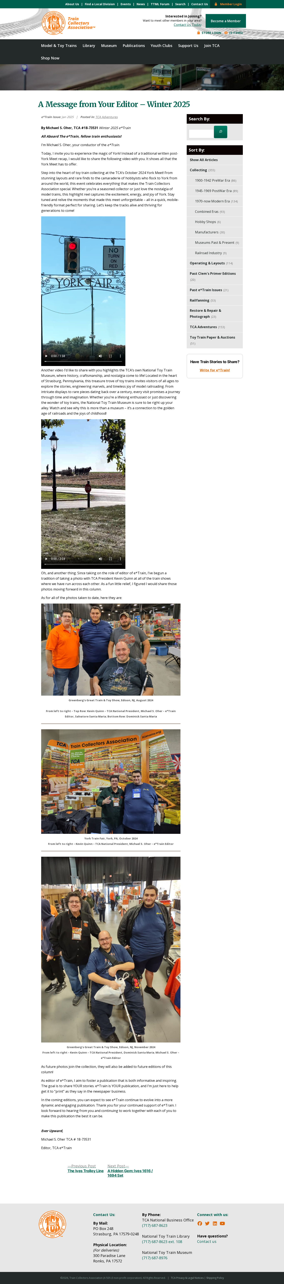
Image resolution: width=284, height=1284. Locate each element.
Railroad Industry (211, 253)
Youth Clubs (161, 45)
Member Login (230, 4)
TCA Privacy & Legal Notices (187, 1278)
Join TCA (212, 45)
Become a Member (226, 21)
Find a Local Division (100, 4)
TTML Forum (160, 4)
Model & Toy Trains (59, 45)
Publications (134, 45)
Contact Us (199, 4)
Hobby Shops (208, 221)
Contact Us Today (187, 24)
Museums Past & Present (217, 242)
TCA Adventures (106, 117)
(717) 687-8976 (154, 1257)
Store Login (211, 33)
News (141, 4)
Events (126, 4)
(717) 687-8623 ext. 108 (162, 1241)
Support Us (188, 45)
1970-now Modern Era (216, 201)
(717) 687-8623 (154, 1225)
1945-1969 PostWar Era (216, 191)
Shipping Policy (215, 1278)
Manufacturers (210, 232)
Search (180, 4)
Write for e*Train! (215, 370)
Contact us (206, 1241)
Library (89, 45)
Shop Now (50, 57)
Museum (109, 45)
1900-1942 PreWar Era (215, 180)
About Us (72, 4)
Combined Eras (210, 211)
